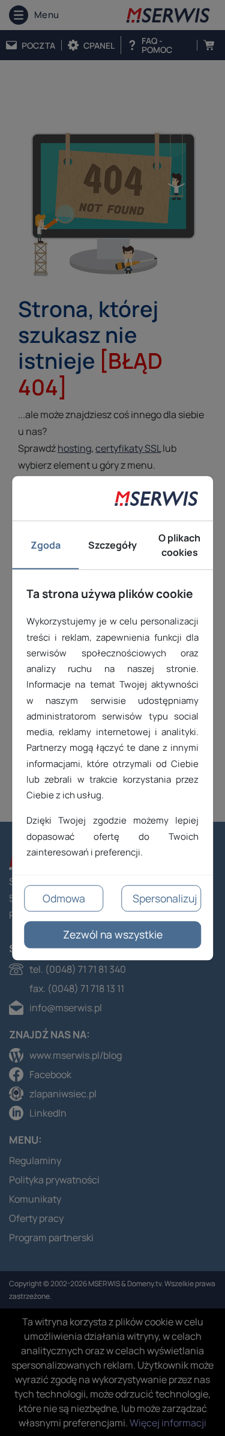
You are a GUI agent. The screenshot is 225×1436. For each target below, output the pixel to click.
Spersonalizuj (165, 898)
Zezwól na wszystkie (113, 935)
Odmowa (64, 898)
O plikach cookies (179, 545)
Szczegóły (112, 545)
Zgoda (46, 545)
